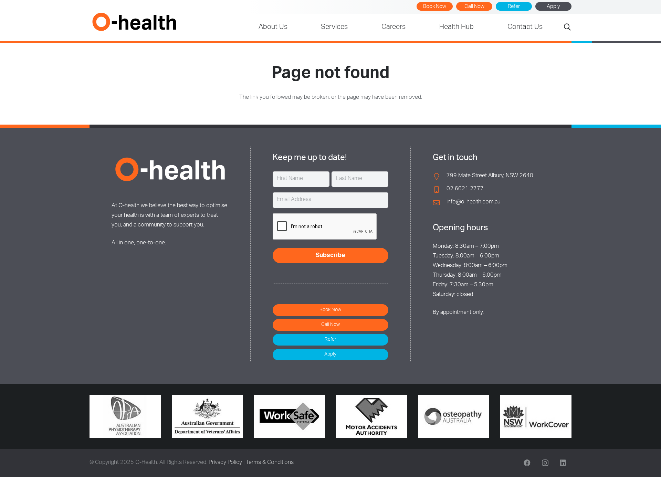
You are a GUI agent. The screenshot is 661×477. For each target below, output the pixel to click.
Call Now (474, 6)
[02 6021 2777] (440, 189)
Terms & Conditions (270, 463)
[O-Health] (134, 22)
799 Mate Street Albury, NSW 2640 (490, 176)
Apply (553, 6)
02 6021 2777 (465, 189)
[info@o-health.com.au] (440, 202)
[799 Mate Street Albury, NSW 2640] (440, 176)
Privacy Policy (225, 463)
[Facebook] (527, 462)
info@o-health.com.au (474, 202)
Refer (514, 6)
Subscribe (330, 256)
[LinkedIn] (562, 462)
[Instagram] (545, 462)
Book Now (434, 6)
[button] (567, 28)
